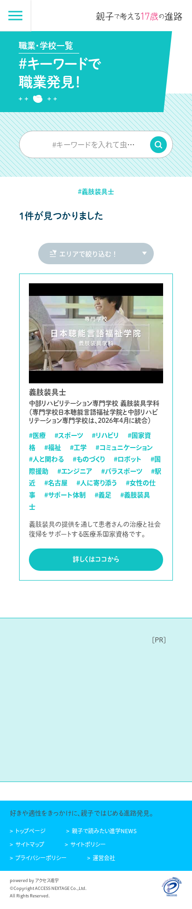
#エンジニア (74, 470)
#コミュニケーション (124, 447)
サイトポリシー (88, 844)
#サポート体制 (65, 494)
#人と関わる (46, 458)
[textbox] (96, 144)
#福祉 (52, 447)
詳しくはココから (96, 559)
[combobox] (96, 144)
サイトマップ (29, 844)
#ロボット (128, 458)
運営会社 (104, 858)
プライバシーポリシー (41, 858)
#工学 (78, 447)
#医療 (37, 435)
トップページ (30, 831)
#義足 (103, 494)
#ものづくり (89, 458)
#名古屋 (56, 482)
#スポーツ (69, 435)
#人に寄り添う (96, 482)
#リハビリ (105, 435)
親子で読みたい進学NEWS (104, 831)
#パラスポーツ (121, 470)
